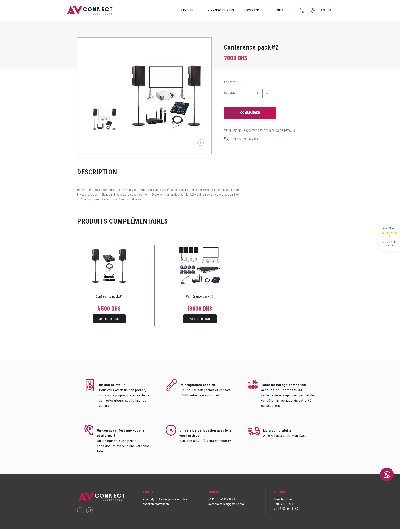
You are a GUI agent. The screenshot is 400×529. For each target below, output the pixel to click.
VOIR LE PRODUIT (109, 318)
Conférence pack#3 (200, 296)
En (323, 10)
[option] (166, 96)
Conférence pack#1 (109, 296)
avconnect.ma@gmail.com (226, 504)
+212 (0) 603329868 (245, 139)
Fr (329, 10)
